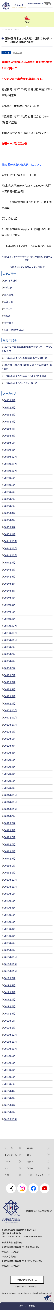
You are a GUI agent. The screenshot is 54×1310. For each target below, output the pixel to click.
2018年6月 (9, 1077)
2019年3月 (9, 1013)
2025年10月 (10, 471)
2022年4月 (9, 767)
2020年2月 (9, 943)
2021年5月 (9, 844)
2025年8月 (9, 485)
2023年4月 (9, 682)
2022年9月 (9, 731)
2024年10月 (10, 555)
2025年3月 (9, 520)
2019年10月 (10, 971)
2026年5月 (9, 421)
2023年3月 (9, 689)
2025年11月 (10, 464)
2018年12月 (10, 1034)
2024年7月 (9, 576)
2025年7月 (9, 492)
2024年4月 (9, 597)
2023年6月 (9, 668)
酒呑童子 (9, 322)
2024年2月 (9, 611)
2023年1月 (9, 703)
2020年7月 (9, 907)
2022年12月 (10, 710)
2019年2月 (9, 1020)
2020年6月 (9, 915)
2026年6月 (9, 414)
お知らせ (8, 301)
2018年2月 (9, 1105)
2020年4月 (9, 929)
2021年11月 (10, 802)
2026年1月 (9, 449)
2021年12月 (10, 795)
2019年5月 (9, 999)
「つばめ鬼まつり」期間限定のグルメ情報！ (25, 358)
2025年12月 (10, 456)
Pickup (8, 287)
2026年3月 (9, 435)
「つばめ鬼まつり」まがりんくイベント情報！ (26, 376)
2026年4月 (9, 428)
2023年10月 (10, 640)
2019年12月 (10, 957)
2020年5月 (9, 922)
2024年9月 (9, 562)
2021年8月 (9, 823)
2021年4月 (9, 851)
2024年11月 (10, 548)
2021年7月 (9, 830)
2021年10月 (10, 809)
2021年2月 (9, 865)
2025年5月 (9, 506)
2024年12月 (10, 541)
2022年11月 (10, 717)
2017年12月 (10, 1119)
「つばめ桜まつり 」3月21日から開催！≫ (27, 266)
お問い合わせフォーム (27, 1279)
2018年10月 (10, 1048)
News (7, 315)
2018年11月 (10, 1041)
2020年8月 (9, 901)
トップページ (6, 29)
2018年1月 (9, 1112)
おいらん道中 (11, 280)
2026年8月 (9, 400)
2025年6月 (9, 499)
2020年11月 (10, 886)
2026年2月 (9, 442)
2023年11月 (10, 633)
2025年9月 (9, 478)
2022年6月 (9, 752)
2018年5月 (9, 1084)
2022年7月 (9, 745)
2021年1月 (9, 872)
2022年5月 (9, 760)
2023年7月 (9, 661)
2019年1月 (9, 1027)
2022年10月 (10, 724)
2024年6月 (9, 583)
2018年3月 (9, 1098)
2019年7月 (9, 992)
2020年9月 (9, 893)
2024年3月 (9, 605)
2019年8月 (9, 985)
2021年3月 (9, 858)
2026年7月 (9, 407)
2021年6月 (9, 837)
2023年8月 (9, 654)
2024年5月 (9, 590)
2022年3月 (9, 774)
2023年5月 (9, 675)
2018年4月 (9, 1091)
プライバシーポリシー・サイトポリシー (26, 1286)
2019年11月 (10, 964)
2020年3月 (9, 936)
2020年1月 (9, 950)
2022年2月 (9, 781)
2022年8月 (9, 738)
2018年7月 (9, 1070)
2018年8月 (9, 1063)
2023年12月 (10, 626)
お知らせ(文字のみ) (14, 330)
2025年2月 (9, 527)
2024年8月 (9, 569)
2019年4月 (9, 1006)
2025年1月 (9, 534)
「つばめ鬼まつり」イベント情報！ (20, 383)
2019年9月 (9, 978)
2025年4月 (9, 513)
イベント (8, 308)
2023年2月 (9, 696)
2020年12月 (10, 879)
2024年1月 (9, 619)
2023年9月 (9, 647)
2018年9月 (9, 1056)
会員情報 (9, 294)
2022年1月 (9, 788)
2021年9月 (9, 816)
